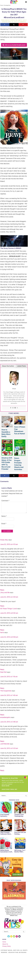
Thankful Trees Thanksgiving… (19, 815)
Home (1, 5)
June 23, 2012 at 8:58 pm (9, 637)
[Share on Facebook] (4, 24)
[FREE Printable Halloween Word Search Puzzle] (7, 825)
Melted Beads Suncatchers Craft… (6, 851)
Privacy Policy (6, 946)
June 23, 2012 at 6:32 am (9, 613)
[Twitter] (17, 408)
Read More (5, 786)
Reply (2, 590)
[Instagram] (13, 408)
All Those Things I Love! (8, 608)
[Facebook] (10, 408)
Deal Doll (3, 672)
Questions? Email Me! (9, 789)
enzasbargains (5, 717)
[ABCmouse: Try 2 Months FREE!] (21, 843)
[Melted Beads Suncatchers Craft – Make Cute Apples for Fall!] (7, 843)
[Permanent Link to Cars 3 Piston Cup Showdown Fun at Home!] (19, 423)
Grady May (4, 540)
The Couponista (5, 691)
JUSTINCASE (4, 744)
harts (2, 632)
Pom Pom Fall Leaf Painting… (20, 833)
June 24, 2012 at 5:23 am (9, 748)
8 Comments (22, 21)
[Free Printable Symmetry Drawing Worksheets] (7, 808)
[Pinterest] (15, 408)
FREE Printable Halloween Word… (6, 833)
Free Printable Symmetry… (4, 815)
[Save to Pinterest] (23, 24)
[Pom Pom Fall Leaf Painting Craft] (21, 825)
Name (4, 516)
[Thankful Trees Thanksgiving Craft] (21, 808)
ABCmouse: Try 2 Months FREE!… (19, 851)
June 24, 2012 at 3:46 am (9, 722)
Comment (5, 501)
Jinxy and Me (5, 592)
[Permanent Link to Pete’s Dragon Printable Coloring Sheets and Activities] (19, 455)
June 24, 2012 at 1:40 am (9, 695)
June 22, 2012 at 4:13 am (9, 544)
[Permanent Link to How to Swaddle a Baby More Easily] (7, 426)
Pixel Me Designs (20, 952)
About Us (5, 944)
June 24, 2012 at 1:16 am (9, 676)
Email (3, 523)
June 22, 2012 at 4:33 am (9, 597)
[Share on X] (14, 24)
